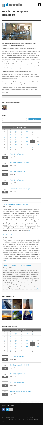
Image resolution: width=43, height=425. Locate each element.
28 (15, 131)
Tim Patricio (16, 102)
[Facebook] (3, 409)
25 (15, 144)
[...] (30, 230)
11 (15, 138)
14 (32, 138)
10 (10, 138)
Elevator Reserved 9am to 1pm (20, 189)
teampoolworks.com (14, 68)
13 (27, 138)
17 (10, 141)
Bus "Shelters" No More (10, 235)
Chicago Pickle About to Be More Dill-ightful (15, 204)
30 (27, 131)
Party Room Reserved (17, 154)
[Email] (11, 409)
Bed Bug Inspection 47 (17, 171)
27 (10, 131)
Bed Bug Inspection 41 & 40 (19, 162)
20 (27, 141)
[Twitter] (7, 409)
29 (21, 131)
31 (32, 131)
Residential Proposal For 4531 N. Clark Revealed (17, 265)
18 (15, 141)
